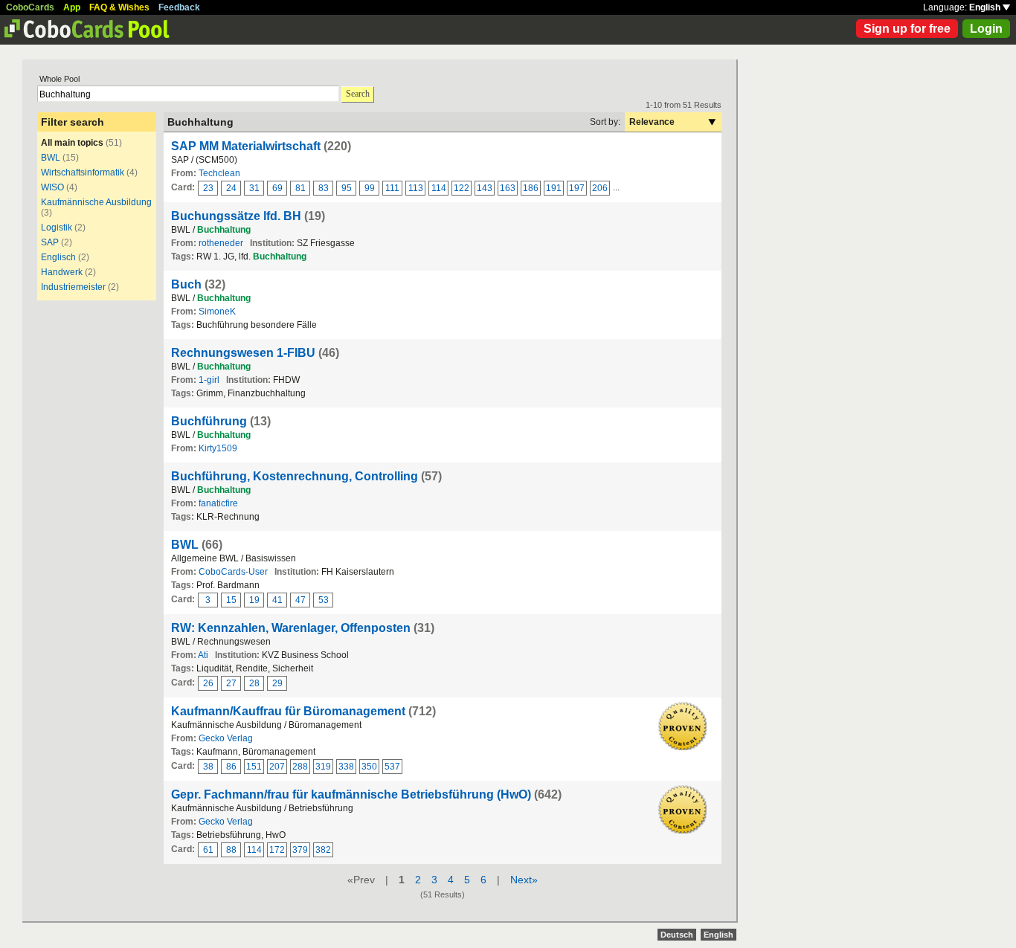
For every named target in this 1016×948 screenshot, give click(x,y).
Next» (524, 880)
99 (369, 188)
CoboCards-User (233, 572)
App (71, 7)
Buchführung (209, 421)
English (986, 7)
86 (231, 766)
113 (415, 188)
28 (254, 683)
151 (254, 766)
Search (358, 93)
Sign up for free (907, 28)
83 (323, 188)
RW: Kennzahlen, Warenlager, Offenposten (291, 628)
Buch (186, 284)
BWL (50, 157)
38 (208, 766)
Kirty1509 (218, 448)
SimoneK (217, 311)
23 (208, 188)
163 (507, 188)
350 (369, 766)
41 (277, 600)
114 (438, 188)
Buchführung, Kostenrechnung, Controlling (294, 476)
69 (277, 188)
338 (346, 766)
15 (231, 600)
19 (254, 600)
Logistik (56, 227)
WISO (52, 187)
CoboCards (30, 7)
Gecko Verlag (226, 738)
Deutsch (676, 934)
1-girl (209, 380)
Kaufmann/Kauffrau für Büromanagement (288, 711)
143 (484, 188)
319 (323, 766)
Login (986, 28)
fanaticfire (218, 503)
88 (231, 850)
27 (231, 683)
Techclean (219, 173)
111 (392, 188)
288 (300, 766)
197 (577, 188)
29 (277, 683)
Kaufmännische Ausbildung (96, 202)
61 (208, 850)
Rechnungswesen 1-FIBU (243, 352)
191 (554, 188)
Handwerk (62, 272)
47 (300, 600)
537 (392, 766)
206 (600, 188)
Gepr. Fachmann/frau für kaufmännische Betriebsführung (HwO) (351, 794)
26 (208, 683)
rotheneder (221, 243)
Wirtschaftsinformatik (82, 172)
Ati (203, 655)
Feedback (179, 7)
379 (300, 850)
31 (254, 188)
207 (277, 766)
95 (346, 188)
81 (300, 188)
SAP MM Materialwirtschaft (246, 146)
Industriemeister (73, 287)
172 (277, 850)
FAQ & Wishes (119, 7)
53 (323, 600)
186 (530, 188)
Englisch (58, 257)
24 (231, 188)
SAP (50, 242)
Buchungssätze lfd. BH (236, 216)
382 (323, 850)
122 (461, 188)
